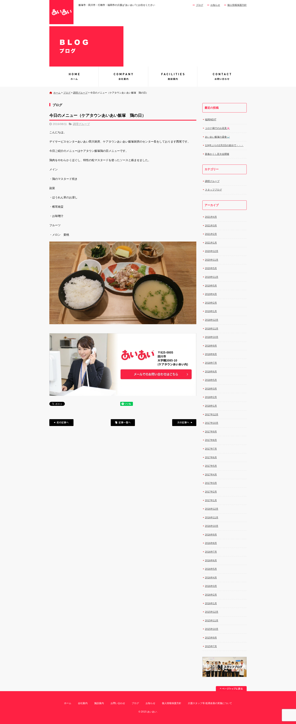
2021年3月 (211, 225)
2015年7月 (211, 646)
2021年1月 (211, 242)
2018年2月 (211, 397)
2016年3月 (211, 586)
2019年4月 (211, 294)
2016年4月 (211, 577)
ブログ (199, 5)
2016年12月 (211, 508)
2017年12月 (211, 414)
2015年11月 (211, 620)
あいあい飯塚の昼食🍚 (217, 136)
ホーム (57, 92)
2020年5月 (211, 268)
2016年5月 (211, 569)
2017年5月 (211, 466)
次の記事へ (184, 422)
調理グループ (80, 92)
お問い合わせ (222, 77)
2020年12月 (211, 251)
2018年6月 (211, 371)
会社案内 (123, 77)
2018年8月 (211, 354)
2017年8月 (211, 440)
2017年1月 (211, 500)
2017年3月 (211, 483)
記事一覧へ (123, 422)
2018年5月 (211, 380)
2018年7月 (211, 362)
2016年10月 (211, 526)
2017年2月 (211, 491)
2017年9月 (211, 431)
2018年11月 (211, 328)
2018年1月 (211, 405)
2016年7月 (211, 551)
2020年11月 (211, 259)
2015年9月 (211, 637)
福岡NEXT (210, 119)
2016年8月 (211, 543)
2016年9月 (211, 534)
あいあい (74, 77)
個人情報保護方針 (237, 5)
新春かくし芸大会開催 (217, 154)
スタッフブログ (213, 189)
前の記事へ (61, 422)
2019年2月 (211, 302)
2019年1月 (211, 311)
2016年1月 (211, 603)
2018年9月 (211, 345)
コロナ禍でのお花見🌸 (217, 128)
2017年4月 (211, 474)
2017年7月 (211, 448)
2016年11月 (211, 517)
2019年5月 (211, 285)
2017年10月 (211, 423)
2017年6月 (211, 457)
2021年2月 (211, 234)
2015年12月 (211, 611)
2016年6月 (211, 560)
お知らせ (215, 5)
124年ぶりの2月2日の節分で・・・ (224, 145)
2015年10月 (211, 629)
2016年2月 (211, 594)
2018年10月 (211, 337)
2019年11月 (211, 277)
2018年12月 (211, 320)
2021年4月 (211, 217)
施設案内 (172, 77)
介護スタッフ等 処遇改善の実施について (210, 703)
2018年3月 (211, 388)
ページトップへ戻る (231, 688)
